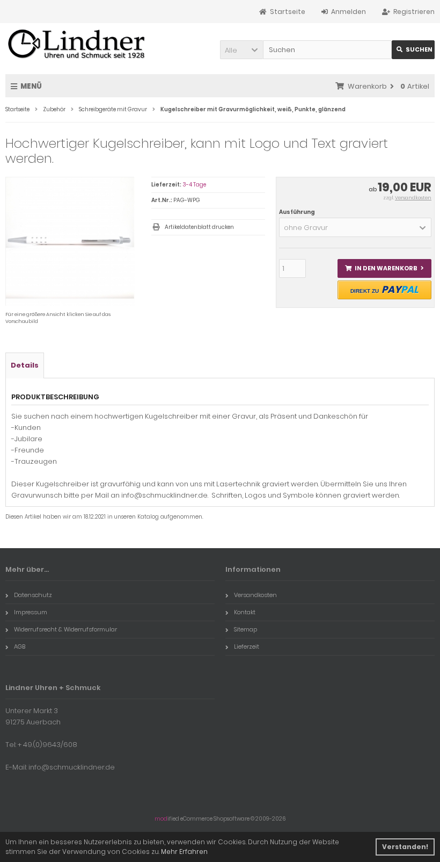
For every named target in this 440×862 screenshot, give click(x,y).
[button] (241, 49)
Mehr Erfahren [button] (184, 851)
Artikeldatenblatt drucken (199, 227)
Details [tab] (25, 365)
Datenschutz (33, 595)
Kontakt (244, 612)
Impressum (30, 612)
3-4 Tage (194, 185)
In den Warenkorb (384, 268)
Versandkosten (413, 198)
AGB (19, 646)
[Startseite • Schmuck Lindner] (76, 44)
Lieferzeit (246, 646)
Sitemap (245, 629)
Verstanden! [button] (405, 846)
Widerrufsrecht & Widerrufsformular (65, 629)
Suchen (413, 50)
